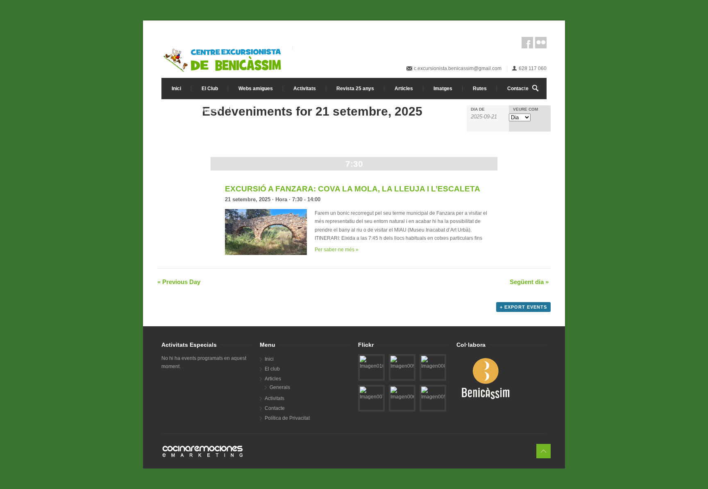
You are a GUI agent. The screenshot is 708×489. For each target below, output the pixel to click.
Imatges (442, 88)
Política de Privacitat (196, 110)
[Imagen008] (433, 363)
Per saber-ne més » (337, 249)
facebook (527, 42)
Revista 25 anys (355, 88)
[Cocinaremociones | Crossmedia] (354, 451)
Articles (404, 88)
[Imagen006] (402, 393)
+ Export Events (523, 307)
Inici (176, 88)
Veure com (525, 109)
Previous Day (178, 281)
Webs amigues (255, 88)
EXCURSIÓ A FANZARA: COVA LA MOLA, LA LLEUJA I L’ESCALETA (352, 188)
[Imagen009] (402, 363)
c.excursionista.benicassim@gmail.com (458, 68)
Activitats (304, 88)
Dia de (478, 109)
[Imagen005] (433, 393)
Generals (280, 387)
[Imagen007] (371, 393)
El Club (210, 88)
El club (272, 369)
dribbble (541, 42)
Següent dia (529, 281)
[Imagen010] (371, 363)
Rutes (480, 88)
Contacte (518, 88)
